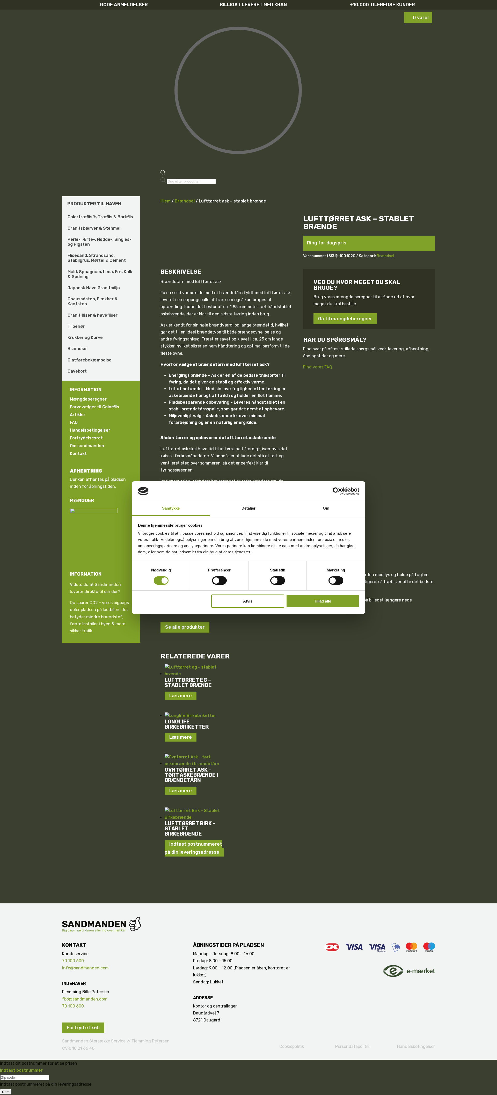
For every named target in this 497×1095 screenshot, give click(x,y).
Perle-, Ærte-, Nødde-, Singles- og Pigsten (99, 242)
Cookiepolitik (291, 1046)
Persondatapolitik (352, 1046)
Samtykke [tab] (171, 508)
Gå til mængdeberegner (345, 319)
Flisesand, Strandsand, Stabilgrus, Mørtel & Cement (97, 258)
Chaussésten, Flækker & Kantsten (93, 301)
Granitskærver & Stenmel (94, 228)
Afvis (247, 601)
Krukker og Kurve (85, 337)
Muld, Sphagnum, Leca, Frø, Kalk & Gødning (100, 274)
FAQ (74, 423)
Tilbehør (76, 326)
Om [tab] (326, 508)
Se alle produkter (185, 627)
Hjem (165, 201)
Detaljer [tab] (249, 508)
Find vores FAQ (317, 367)
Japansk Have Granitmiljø (94, 287)
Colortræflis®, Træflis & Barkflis (100, 216)
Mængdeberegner (88, 399)
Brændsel (77, 348)
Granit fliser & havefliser (93, 315)
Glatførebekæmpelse (90, 360)
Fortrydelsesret (86, 438)
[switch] (219, 580)
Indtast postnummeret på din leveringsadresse (193, 848)
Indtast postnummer (21, 1070)
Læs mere (180, 696)
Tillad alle (322, 601)
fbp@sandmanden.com (84, 999)
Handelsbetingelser (90, 431)
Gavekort (77, 371)
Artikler (77, 415)
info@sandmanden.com (85, 968)
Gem (5, 1092)
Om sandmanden (87, 446)
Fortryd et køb (83, 1028)
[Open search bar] (163, 173)
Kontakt (78, 454)
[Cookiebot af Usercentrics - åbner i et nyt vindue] (336, 491)
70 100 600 (73, 960)
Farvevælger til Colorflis (94, 407)
